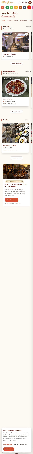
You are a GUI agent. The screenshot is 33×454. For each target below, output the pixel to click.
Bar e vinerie (23, 20)
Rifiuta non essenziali (21, 444)
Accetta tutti (9, 449)
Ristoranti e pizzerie (12, 20)
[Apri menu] (30, 2)
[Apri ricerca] (19, 2)
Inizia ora (10, 199)
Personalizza (7, 444)
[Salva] (26, 34)
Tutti (3, 20)
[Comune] (22, 2)
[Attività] (26, 2)
